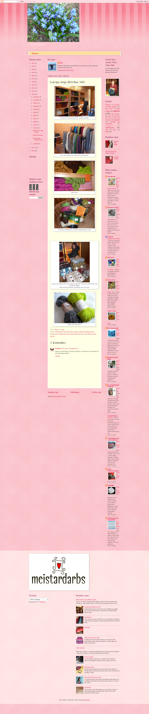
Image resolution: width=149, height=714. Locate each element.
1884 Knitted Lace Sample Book (113, 519)
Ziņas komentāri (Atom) (59, 396)
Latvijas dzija (54, 334)
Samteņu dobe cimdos (114, 238)
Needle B (110, 237)
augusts (35, 109)
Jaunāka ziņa (53, 392)
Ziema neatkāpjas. (118, 332)
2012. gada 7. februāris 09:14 (70, 348)
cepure (109, 116)
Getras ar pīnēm (88, 657)
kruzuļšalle (116, 120)
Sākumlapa (74, 392)
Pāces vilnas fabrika (86, 334)
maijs (35, 118)
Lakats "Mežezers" (118, 444)
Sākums (35, 53)
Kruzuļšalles (87, 617)
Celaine (117, 389)
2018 (33, 75)
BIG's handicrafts (113, 328)
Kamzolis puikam (118, 363)
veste (106, 130)
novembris (36, 100)
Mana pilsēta (109, 108)
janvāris (35, 144)
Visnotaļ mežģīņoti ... (118, 476)
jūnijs (35, 115)
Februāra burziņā (37, 135)
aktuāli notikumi (115, 114)
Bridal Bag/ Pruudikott (118, 490)
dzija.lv (72, 332)
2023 (33, 63)
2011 (33, 148)
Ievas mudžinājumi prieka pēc (113, 386)
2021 (33, 66)
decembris (36, 97)
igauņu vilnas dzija (80, 332)
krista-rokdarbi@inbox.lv (113, 470)
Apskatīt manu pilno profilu (65, 70)
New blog (110, 417)
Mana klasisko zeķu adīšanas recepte (110, 152)
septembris (36, 106)
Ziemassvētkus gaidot (116, 142)
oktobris (35, 103)
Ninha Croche (112, 311)
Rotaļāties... (118, 210)
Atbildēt (57, 356)
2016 (33, 82)
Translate (42, 602)
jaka (106, 118)
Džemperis (117, 104)
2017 (33, 79)
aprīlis (35, 122)
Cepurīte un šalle (116, 158)
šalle (106, 131)
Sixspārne (58, 348)
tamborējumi (109, 127)
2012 (33, 94)
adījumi (116, 110)
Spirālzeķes (87, 687)
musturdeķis (108, 126)
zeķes (114, 130)
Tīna (61, 63)
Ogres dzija (70, 334)
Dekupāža (108, 104)
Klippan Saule (90, 332)
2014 (33, 88)
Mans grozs (111, 258)
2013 (33, 91)
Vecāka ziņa (96, 392)
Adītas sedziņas (80, 648)
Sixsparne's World (113, 207)
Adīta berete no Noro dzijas (92, 638)
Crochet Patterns (113, 416)
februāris (36, 128)
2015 (33, 85)
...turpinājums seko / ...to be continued (114, 439)
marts (35, 125)
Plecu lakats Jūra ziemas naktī (92, 677)
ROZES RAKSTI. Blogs (113, 358)
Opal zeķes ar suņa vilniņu (38, 131)
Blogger (87, 700)
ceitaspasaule (111, 176)
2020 (33, 69)
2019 (33, 72)
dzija (68, 332)
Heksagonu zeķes (89, 667)
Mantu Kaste (111, 280)
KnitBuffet (111, 485)
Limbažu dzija (62, 334)
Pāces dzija (77, 334)
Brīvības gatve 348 (60, 332)
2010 (33, 151)
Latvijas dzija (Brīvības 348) (38, 139)
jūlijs (34, 112)
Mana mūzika (112, 107)
